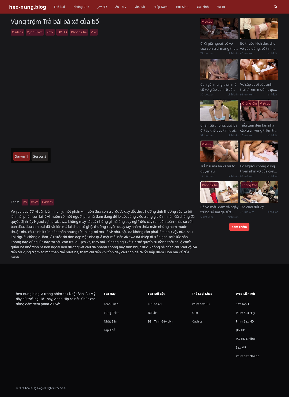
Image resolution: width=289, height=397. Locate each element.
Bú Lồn (153, 313)
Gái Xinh (203, 7)
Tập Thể (109, 330)
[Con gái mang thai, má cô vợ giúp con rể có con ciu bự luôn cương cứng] (219, 69)
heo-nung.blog (27, 6)
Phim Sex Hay (245, 313)
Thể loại (59, 7)
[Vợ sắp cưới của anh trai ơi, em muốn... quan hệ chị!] (259, 69)
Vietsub (140, 7)
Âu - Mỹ (120, 7)
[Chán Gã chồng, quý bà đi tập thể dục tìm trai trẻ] (219, 110)
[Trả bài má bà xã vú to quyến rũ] (219, 151)
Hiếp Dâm (161, 7)
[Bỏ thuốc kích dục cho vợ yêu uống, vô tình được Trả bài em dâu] (259, 28)
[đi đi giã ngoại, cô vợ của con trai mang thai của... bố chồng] (219, 28)
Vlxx (93, 32)
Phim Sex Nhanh (247, 356)
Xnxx (50, 32)
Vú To (221, 7)
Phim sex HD (201, 304)
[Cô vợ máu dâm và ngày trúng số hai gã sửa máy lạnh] (219, 192)
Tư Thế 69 (155, 304)
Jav (25, 202)
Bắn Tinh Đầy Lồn (160, 321)
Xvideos (17, 32)
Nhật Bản (110, 321)
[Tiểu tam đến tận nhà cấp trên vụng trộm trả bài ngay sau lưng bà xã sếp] (259, 110)
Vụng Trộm (35, 32)
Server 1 (21, 156)
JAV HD (102, 7)
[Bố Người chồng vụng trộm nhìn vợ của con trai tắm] (259, 151)
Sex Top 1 (242, 304)
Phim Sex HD (245, 321)
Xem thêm (239, 227)
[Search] (275, 7)
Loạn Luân (111, 304)
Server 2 (39, 156)
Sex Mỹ (241, 347)
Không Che (81, 7)
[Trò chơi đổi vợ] (259, 192)
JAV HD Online (246, 339)
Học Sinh (182, 7)
